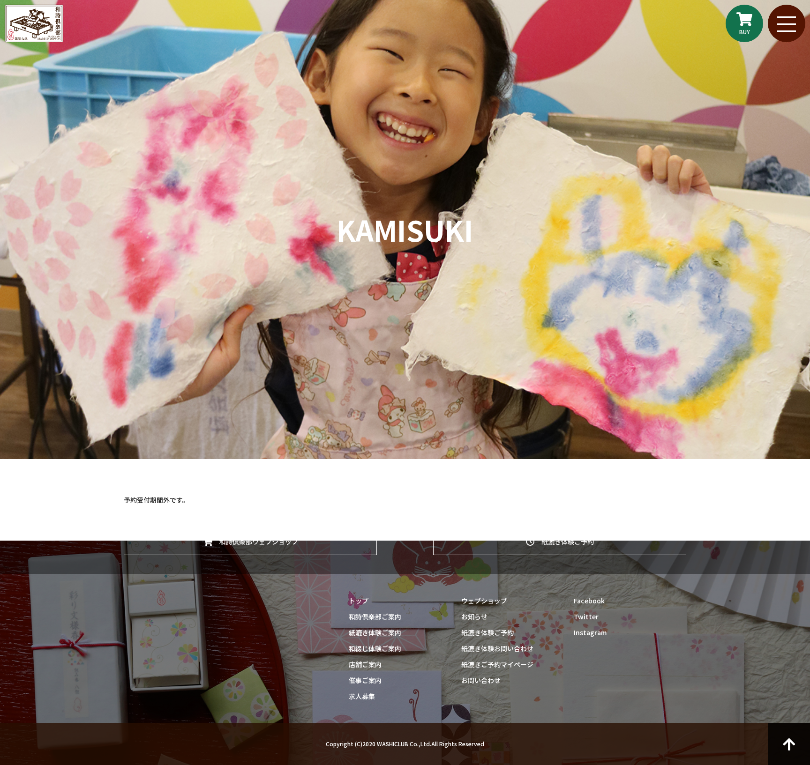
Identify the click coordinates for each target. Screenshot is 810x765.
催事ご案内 (365, 680)
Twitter (586, 616)
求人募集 (362, 696)
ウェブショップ (484, 600)
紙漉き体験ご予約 (564, 541)
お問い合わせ (481, 680)
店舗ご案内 (365, 664)
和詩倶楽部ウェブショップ (255, 541)
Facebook (589, 600)
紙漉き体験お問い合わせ (497, 648)
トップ (358, 600)
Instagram (590, 632)
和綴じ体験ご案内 (375, 648)
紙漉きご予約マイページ (497, 664)
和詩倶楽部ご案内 (375, 616)
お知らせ (474, 616)
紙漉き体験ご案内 (375, 632)
